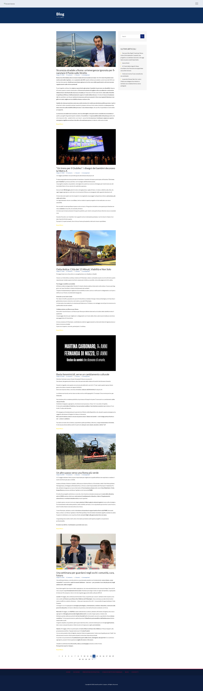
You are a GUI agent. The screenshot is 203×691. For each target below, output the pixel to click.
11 (87, 656)
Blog (127, 672)
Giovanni (77, 75)
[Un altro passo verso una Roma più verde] (86, 434)
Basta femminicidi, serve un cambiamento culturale (82, 374)
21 (83, 659)
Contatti (135, 672)
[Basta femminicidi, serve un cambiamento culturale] (86, 336)
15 (100, 656)
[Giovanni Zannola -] (9, 4)
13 (94, 656)
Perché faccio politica (91, 672)
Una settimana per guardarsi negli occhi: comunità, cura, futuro (85, 574)
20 (79, 659)
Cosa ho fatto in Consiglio (112, 672)
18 (110, 656)
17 (106, 656)
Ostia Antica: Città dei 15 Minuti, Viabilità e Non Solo (83, 269)
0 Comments (69, 75)
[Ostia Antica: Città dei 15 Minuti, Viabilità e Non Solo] (86, 231)
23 (89, 659)
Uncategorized (86, 75)
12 (91, 656)
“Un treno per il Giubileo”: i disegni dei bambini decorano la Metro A (85, 169)
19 (113, 656)
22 (86, 659)
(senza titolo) (125, 63)
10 (84, 656)
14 (97, 656)
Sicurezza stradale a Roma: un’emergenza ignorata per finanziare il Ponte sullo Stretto (85, 71)
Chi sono (76, 672)
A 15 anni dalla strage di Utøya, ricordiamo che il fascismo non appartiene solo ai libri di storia (132, 68)
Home (58, 17)
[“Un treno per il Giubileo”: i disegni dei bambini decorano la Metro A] (86, 130)
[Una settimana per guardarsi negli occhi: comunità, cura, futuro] (86, 534)
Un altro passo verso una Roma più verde (77, 472)
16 (103, 656)
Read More (59, 124)
